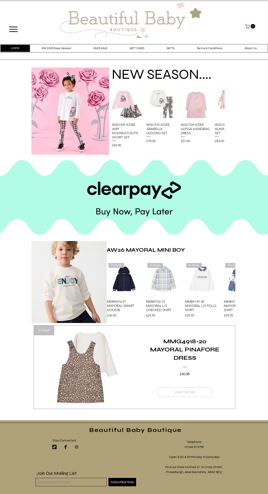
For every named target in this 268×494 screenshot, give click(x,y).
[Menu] (13, 29)
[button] (250, 26)
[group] (168, 118)
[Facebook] (65, 447)
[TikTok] (54, 447)
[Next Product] (218, 104)
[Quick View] (127, 104)
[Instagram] (77, 447)
